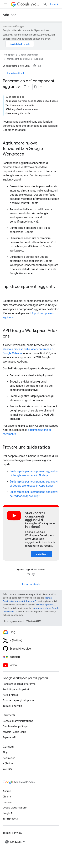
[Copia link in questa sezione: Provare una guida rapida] (53, 447)
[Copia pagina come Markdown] (36, 87)
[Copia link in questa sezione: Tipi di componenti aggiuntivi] (6, 292)
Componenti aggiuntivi (18, 59)
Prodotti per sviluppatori (16, 689)
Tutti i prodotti (10, 818)
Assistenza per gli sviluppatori (19, 700)
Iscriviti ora (41, 554)
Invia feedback (16, 73)
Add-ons (9, 15)
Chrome (7, 796)
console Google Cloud (14, 732)
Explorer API (9, 737)
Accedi (54, 4)
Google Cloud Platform (15, 807)
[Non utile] (39, 65)
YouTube (8, 769)
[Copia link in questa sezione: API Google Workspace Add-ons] (13, 336)
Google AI (8, 813)
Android (7, 791)
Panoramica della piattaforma (19, 683)
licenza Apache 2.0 (46, 604)
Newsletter (9, 758)
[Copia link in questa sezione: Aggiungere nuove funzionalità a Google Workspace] (27, 154)
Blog (5, 752)
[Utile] (34, 65)
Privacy (18, 832)
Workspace (35, 4)
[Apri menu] (5, 4)
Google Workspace (28, 54)
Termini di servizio (12, 706)
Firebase (7, 802)
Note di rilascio (10, 695)
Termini (7, 832)
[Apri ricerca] (45, 4)
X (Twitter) (8, 763)
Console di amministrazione (18, 721)
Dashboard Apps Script (15, 726)
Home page (8, 54)
